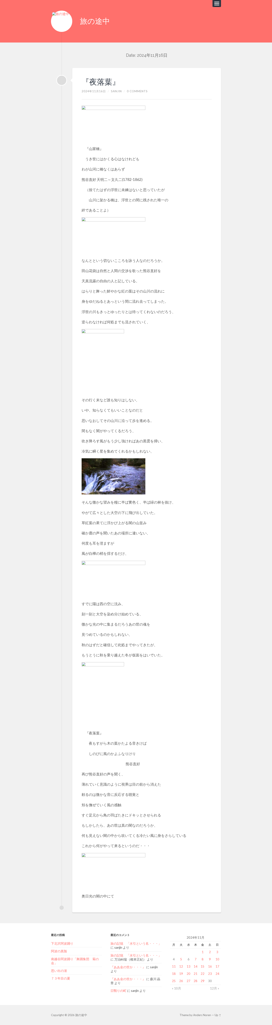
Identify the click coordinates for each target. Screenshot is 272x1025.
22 (202, 973)
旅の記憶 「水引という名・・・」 (136, 943)
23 (210, 973)
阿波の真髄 (59, 951)
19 (181, 973)
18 (174, 973)
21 (195, 973)
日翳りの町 (118, 990)
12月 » (214, 988)
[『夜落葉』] (61, 80)
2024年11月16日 (94, 91)
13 (188, 966)
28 (195, 981)
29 (202, 981)
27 (188, 981)
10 (217, 959)
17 (217, 966)
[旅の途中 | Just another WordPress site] (61, 21)
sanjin (116, 91)
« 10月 (176, 988)
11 (174, 966)
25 (174, 981)
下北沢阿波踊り (63, 943)
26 (181, 981)
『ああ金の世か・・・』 (128, 967)
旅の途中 (95, 21)
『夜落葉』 (101, 81)
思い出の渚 (59, 970)
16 (210, 966)
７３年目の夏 (60, 978)
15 (202, 966)
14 (195, 966)
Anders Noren (202, 1015)
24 (217, 973)
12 (181, 966)
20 (188, 973)
